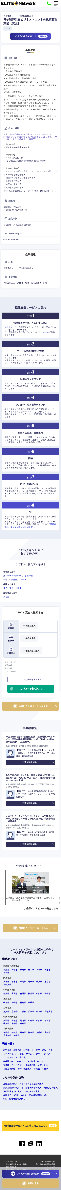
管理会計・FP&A (18, 579)
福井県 (31, 993)
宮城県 (39, 969)
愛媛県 (15, 1023)
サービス (30, 1054)
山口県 (39, 1020)
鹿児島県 (7, 1035)
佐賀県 (15, 1032)
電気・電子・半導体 (12, 588)
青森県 (15, 969)
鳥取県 (6, 1020)
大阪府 (23, 1011)
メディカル (43, 1065)
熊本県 (31, 1032)
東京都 (48, 981)
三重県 (31, 1002)
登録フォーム (10, 327)
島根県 (15, 1020)
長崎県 (23, 1032)
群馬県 (23, 981)
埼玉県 (31, 981)
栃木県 (15, 981)
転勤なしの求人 (51, 1087)
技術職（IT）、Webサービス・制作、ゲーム (23, 1061)
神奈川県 (7, 984)
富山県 (15, 993)
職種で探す (8, 1043)
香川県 (6, 1023)
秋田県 (23, 969)
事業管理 (29, 575)
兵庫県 (31, 1011)
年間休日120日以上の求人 (15, 1095)
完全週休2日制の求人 (38, 1095)
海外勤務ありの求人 (12, 1091)
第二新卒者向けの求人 (31, 1087)
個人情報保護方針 (48, 1161)
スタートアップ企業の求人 (31, 1084)
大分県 (39, 1032)
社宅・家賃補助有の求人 (14, 1099)
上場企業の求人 (10, 1084)
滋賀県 (6, 1011)
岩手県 (31, 969)
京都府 (15, 1011)
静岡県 (15, 1002)
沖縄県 (17, 1035)
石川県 (23, 993)
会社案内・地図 (12, 1161)
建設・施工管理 (24, 1069)
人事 (51, 1050)
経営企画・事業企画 (12, 575)
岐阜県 (6, 1002)
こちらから (45, 332)
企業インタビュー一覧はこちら (42, 908)
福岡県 (6, 1032)
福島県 (6, 972)
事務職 (37, 1069)
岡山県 (23, 1020)
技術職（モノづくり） (13, 1065)
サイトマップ (50, 1167)
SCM (44, 1050)
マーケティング (10, 1054)
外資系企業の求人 (11, 1087)
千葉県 (39, 981)
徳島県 (48, 1020)
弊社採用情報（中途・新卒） (17, 1164)
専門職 (23, 1057)
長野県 (48, 993)
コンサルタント (10, 1057)
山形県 (48, 969)
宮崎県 (48, 1032)
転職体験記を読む (30, 762)
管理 (5, 579)
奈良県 (39, 1011)
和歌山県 (48, 1011)
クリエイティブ (43, 1054)
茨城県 (6, 597)
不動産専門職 (9, 1069)
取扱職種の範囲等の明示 (45, 1164)
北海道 (6, 969)
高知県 (23, 1023)
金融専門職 (30, 1065)
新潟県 (6, 993)
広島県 (31, 1020)
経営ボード (28, 1050)
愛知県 (23, 1002)
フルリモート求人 (31, 1091)
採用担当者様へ (12, 1167)
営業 (22, 1054)
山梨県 (39, 993)
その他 (45, 1069)
